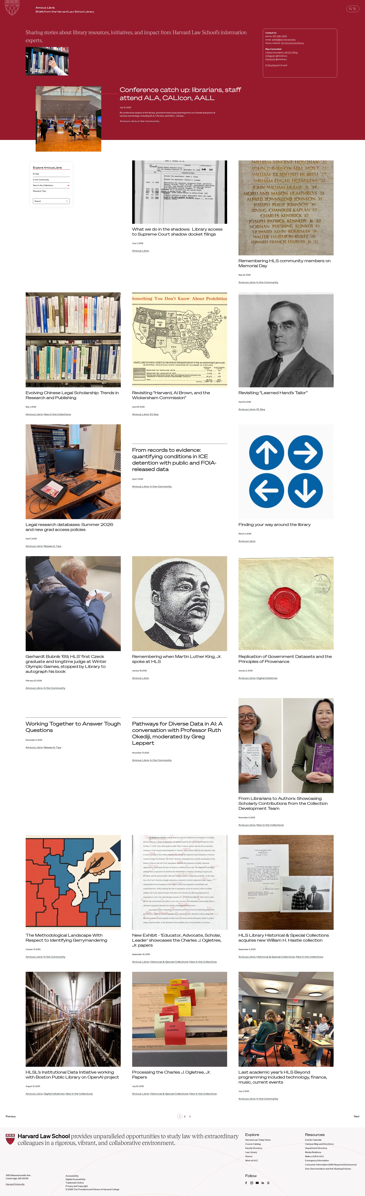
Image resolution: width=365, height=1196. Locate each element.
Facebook (270, 59)
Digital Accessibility (75, 1179)
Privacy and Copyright (77, 1186)
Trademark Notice (75, 1182)
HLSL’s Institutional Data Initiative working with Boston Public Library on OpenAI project (72, 1074)
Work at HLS (251, 1160)
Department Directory (316, 1148)
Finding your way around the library (275, 524)
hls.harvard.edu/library (292, 43)
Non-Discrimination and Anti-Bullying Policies (328, 1168)
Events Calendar (313, 1139)
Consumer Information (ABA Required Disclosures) (331, 1164)
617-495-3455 (280, 36)
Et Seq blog (271, 65)
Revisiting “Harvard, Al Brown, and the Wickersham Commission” (171, 395)
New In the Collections (43, 185)
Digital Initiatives (266, 678)
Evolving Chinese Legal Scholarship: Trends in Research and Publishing (72, 395)
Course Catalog (253, 1143)
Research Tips (39, 191)
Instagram (270, 55)
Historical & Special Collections (169, 961)
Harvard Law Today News (258, 1139)
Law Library (251, 1152)
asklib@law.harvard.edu (284, 39)
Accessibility (72, 1175)
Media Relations (313, 1152)
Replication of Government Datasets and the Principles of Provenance (285, 659)
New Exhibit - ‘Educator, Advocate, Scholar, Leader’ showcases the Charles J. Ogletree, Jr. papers (176, 940)
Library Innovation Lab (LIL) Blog (281, 52)
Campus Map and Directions (319, 1143)
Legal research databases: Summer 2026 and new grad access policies (69, 527)
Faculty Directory (253, 1148)
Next (356, 1116)
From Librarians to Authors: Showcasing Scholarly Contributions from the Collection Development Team (283, 803)
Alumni (249, 1156)
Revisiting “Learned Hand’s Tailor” (273, 392)
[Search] (67, 201)
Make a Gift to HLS (314, 1156)
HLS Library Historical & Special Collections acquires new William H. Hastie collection (284, 937)
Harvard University (15, 1184)
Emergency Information (317, 1160)
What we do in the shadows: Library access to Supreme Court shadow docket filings (177, 231)
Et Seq (36, 174)
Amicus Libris (128, 121)
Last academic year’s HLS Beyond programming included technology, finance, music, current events (283, 1077)
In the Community (148, 121)
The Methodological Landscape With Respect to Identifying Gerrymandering (67, 937)
